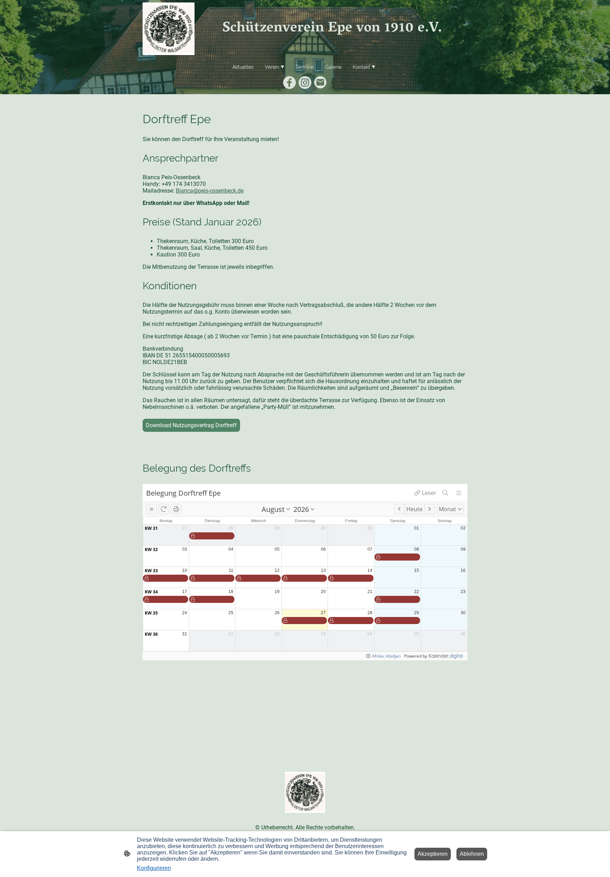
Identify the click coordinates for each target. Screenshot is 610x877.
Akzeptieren (433, 854)
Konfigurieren (154, 868)
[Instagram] (305, 82)
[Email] (320, 82)
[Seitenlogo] (169, 28)
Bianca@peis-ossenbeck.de (210, 190)
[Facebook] (289, 82)
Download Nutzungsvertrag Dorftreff (191, 425)
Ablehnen (472, 854)
